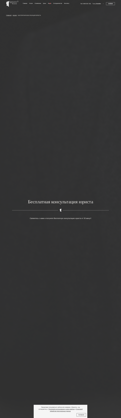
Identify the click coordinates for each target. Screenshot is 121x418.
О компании (38, 3)
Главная (25, 3)
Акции (49, 3)
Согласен (81, 415)
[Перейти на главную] (12, 5)
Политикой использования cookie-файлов (61, 409)
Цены (44, 3)
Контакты (66, 3)
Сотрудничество (57, 3)
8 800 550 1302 (87, 3)
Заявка (110, 3)
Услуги (31, 3)
